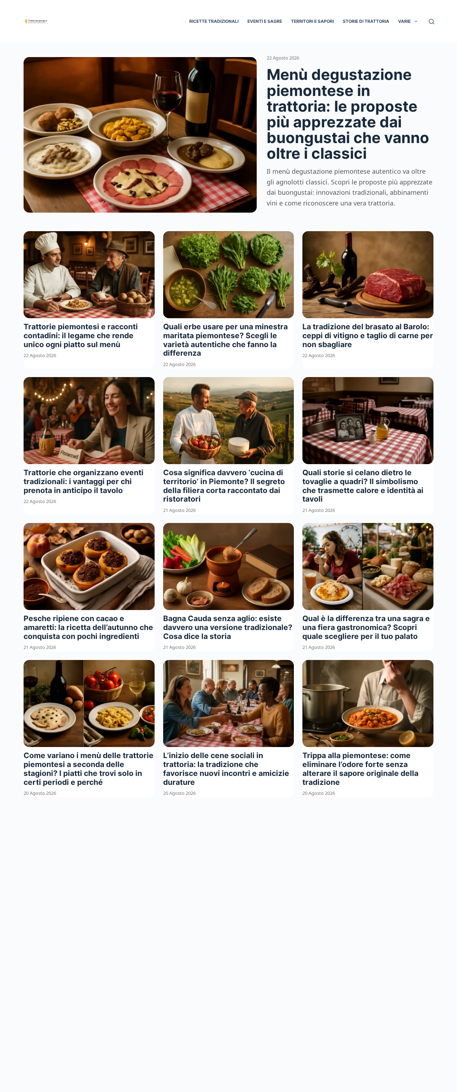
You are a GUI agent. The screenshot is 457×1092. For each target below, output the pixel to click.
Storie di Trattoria (366, 21)
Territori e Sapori (312, 21)
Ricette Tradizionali (213, 21)
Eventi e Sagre (264, 21)
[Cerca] (431, 21)
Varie (404, 21)
